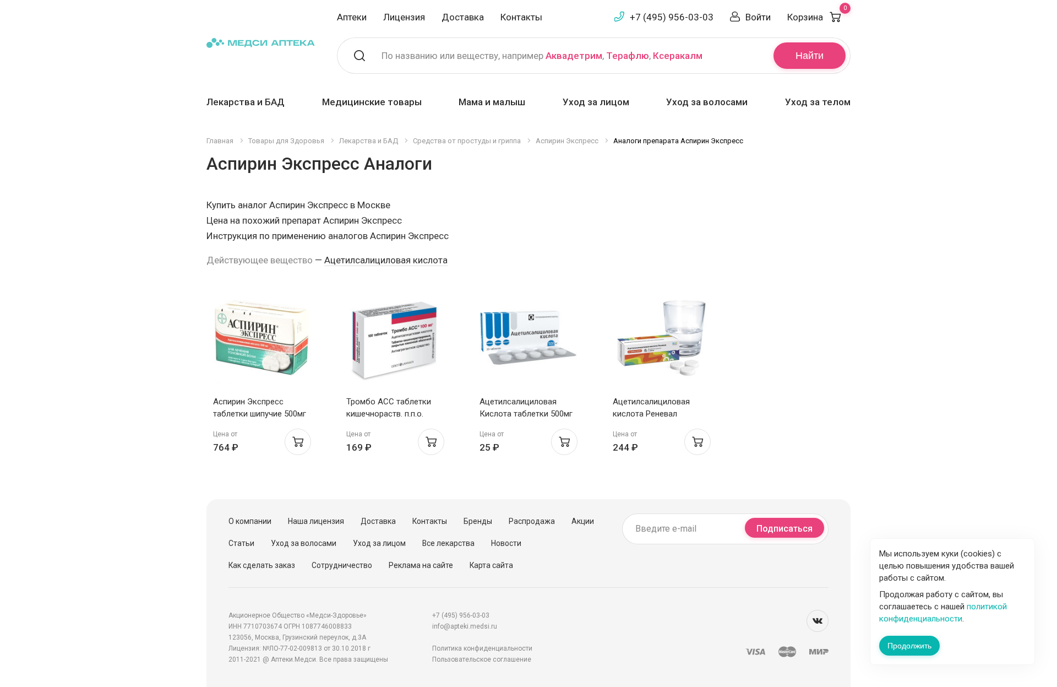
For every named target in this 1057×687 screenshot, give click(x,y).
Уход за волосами (707, 101)
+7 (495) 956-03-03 (671, 17)
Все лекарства (448, 543)
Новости (506, 543)
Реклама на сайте (421, 565)
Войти (758, 17)
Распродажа (532, 521)
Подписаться (784, 528)
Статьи (241, 543)
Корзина (817, 17)
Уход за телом (818, 101)
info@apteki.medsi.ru (464, 626)
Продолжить (909, 645)
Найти (810, 55)
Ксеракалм (677, 55)
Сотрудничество (342, 565)
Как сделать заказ (261, 565)
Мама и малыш (492, 101)
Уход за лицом (596, 101)
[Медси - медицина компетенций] (260, 42)
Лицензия (404, 17)
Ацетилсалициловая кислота (386, 260)
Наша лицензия (316, 521)
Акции (582, 521)
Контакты (521, 17)
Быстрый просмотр (262, 341)
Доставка (463, 17)
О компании (249, 521)
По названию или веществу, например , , (542, 55)
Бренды (478, 521)
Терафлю (627, 55)
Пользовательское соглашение (481, 659)
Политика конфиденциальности (482, 648)
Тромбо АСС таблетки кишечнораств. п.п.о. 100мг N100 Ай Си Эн (388, 414)
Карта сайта (491, 565)
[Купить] (298, 442)
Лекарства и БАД (245, 101)
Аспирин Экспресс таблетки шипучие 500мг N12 (259, 414)
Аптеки (352, 17)
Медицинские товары (372, 101)
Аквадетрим (574, 55)
